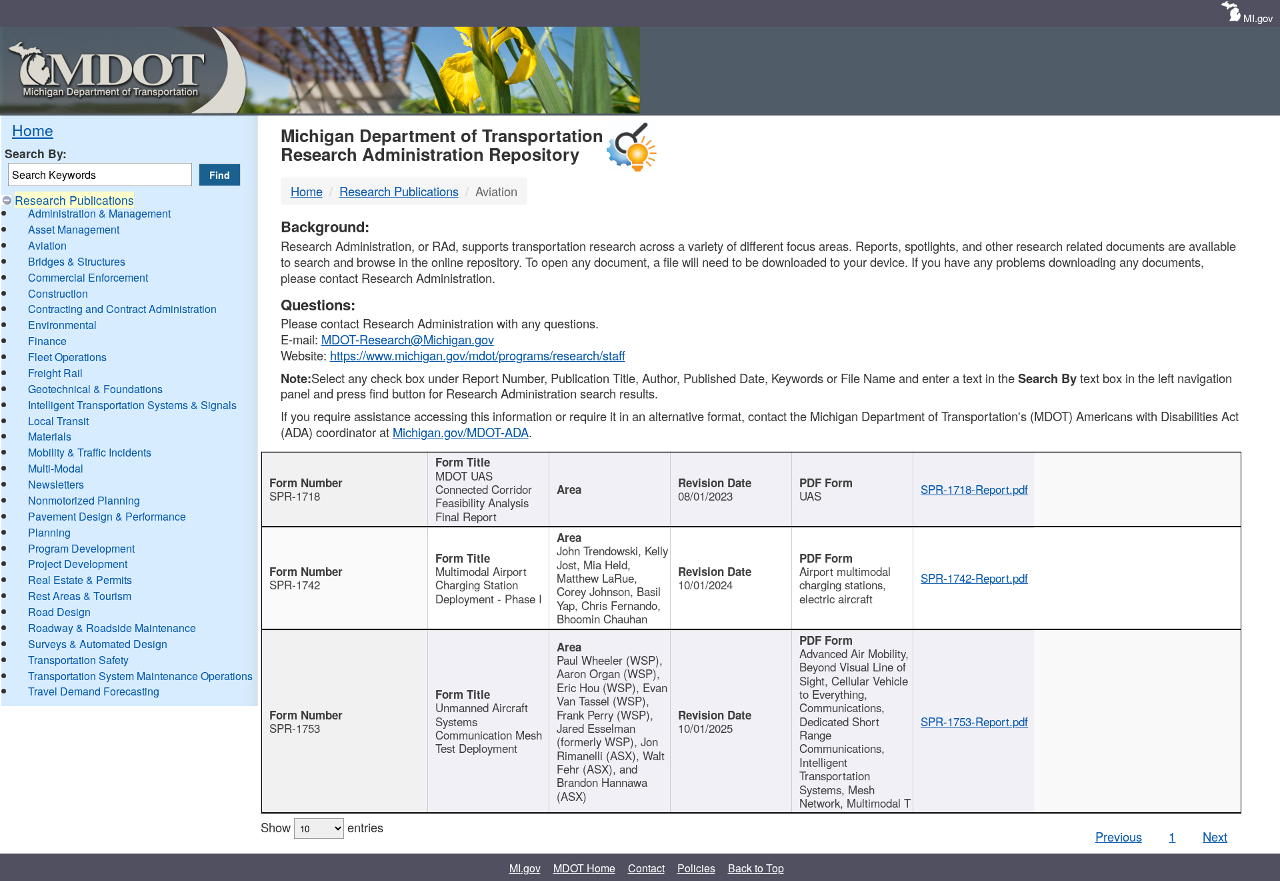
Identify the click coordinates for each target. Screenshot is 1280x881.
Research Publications (74, 200)
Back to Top (756, 868)
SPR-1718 (294, 496)
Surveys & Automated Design (97, 643)
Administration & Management (99, 213)
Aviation (47, 245)
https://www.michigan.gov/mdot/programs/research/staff (477, 355)
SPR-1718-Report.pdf (974, 489)
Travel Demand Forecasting (93, 691)
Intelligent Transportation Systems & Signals (132, 404)
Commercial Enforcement (88, 277)
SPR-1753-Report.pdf (974, 721)
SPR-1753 (294, 728)
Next (1215, 836)
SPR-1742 (294, 585)
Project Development (77, 563)
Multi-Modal (55, 468)
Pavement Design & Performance (107, 516)
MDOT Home (584, 868)
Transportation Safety (78, 659)
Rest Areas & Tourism (79, 595)
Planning (49, 532)
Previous (1118, 836)
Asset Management (73, 229)
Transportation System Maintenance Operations (140, 675)
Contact (646, 868)
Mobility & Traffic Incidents (89, 452)
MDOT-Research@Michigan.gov (407, 339)
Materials (49, 436)
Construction (58, 293)
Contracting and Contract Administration (122, 308)
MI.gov (1258, 18)
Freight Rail (55, 372)
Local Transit (58, 420)
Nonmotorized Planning (84, 500)
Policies (696, 868)
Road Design (59, 611)
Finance (47, 340)
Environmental (62, 324)
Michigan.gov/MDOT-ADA (461, 432)
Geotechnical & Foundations (95, 388)
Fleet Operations (67, 356)
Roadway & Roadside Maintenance (112, 627)
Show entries (322, 827)
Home (32, 129)
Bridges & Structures (76, 261)
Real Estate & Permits (80, 579)
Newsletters (56, 484)
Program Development (81, 548)
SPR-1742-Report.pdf (974, 578)
